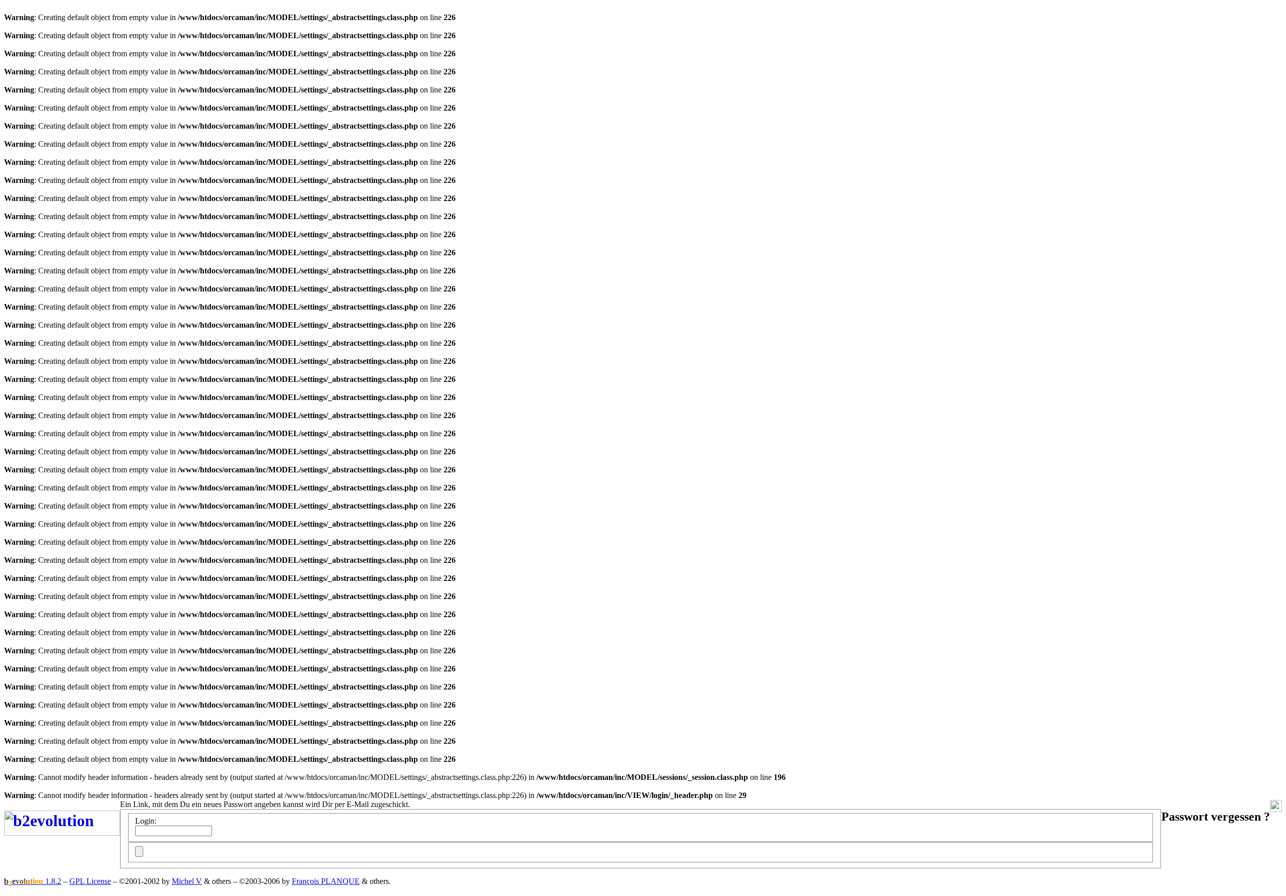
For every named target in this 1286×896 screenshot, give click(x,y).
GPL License (90, 881)
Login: (145, 821)
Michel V (187, 881)
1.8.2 (32, 881)
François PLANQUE (326, 881)
